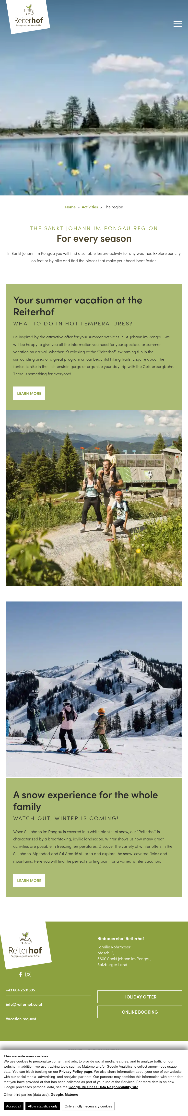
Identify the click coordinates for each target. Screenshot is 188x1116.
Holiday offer (139, 997)
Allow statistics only (43, 1106)
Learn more (29, 393)
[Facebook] (20, 974)
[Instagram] (28, 974)
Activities (90, 206)
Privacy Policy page (75, 1071)
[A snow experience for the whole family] (94, 689)
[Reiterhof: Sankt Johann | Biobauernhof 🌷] (25, 945)
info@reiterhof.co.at (24, 1004)
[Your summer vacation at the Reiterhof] (94, 498)
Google (57, 1094)
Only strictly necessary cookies (88, 1106)
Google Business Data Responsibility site (103, 1087)
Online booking (140, 1012)
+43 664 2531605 (20, 989)
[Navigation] (178, 24)
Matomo (71, 1094)
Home (70, 206)
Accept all (13, 1106)
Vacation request (21, 1018)
